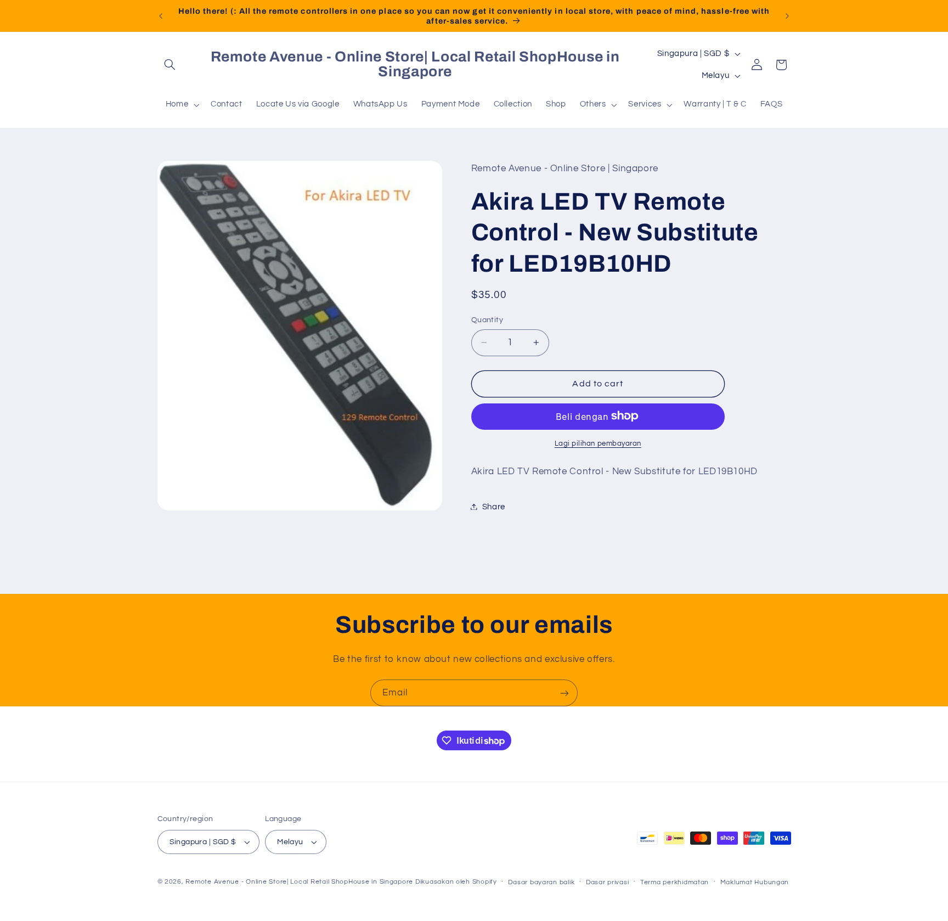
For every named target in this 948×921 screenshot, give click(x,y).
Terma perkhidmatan (674, 882)
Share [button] (493, 506)
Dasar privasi (607, 882)
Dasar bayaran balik (541, 882)
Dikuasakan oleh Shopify (456, 882)
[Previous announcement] (161, 16)
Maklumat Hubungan (754, 882)
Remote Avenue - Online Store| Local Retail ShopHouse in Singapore (299, 882)
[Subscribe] (564, 692)
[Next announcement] (787, 16)
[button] (170, 64)
